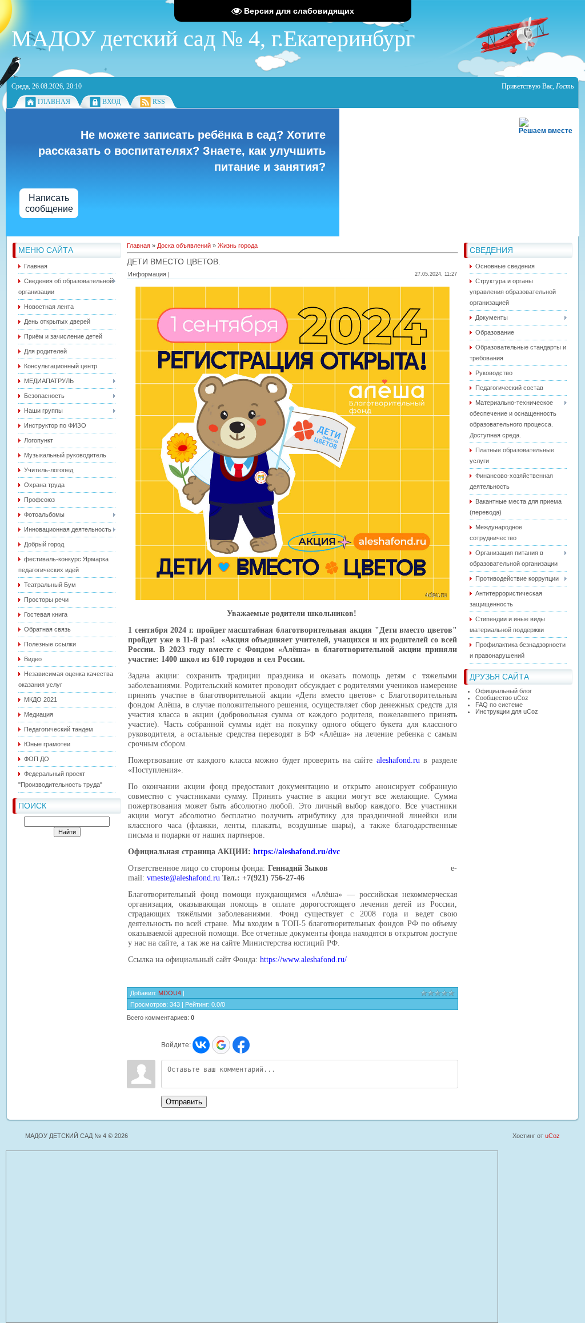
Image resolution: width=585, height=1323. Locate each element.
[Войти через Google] (221, 1045)
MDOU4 (169, 993)
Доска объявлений (184, 245)
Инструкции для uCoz (506, 711)
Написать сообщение (49, 203)
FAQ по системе (499, 704)
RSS (159, 102)
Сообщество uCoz (501, 697)
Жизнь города (238, 245)
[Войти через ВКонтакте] (201, 1044)
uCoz (552, 1135)
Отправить (184, 1101)
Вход (111, 102)
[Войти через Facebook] (241, 1044)
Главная (54, 102)
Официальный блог (503, 690)
